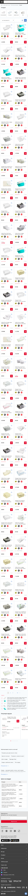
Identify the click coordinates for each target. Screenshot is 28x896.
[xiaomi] (2, 887)
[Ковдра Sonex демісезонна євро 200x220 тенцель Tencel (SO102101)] (7, 651)
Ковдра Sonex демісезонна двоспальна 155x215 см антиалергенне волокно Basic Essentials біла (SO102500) (6, 278)
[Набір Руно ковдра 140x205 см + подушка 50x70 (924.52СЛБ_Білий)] (21, 450)
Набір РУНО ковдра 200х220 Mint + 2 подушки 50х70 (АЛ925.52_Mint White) (21, 33)
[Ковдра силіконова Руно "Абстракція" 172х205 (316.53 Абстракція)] (7, 450)
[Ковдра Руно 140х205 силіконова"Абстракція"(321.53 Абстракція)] (21, 206)
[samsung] (11, 887)
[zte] (23, 887)
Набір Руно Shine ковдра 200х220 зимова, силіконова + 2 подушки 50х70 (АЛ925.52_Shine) (6, 123)
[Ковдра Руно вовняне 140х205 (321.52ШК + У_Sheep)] (21, 272)
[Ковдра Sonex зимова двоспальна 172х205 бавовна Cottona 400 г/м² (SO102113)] (7, 339)
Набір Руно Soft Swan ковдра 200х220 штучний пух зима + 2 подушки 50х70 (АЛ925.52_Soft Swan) (20, 56)
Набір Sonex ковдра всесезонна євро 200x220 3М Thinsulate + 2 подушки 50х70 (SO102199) (20, 568)
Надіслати (4, 1)
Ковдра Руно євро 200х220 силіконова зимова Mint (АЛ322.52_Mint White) (20, 256)
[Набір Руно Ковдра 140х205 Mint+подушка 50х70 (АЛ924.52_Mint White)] (7, 72)
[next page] (20, 693)
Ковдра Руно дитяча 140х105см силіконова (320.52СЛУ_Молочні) (6, 501)
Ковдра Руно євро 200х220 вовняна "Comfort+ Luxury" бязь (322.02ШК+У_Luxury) (6, 612)
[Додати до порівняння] (11, 25)
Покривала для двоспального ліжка (9, 752)
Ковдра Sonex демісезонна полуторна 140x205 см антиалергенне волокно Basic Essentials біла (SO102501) (6, 100)
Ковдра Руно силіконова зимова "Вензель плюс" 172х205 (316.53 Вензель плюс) (6, 546)
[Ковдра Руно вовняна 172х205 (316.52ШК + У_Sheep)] (21, 495)
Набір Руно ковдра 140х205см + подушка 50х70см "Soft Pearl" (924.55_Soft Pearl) (20, 657)
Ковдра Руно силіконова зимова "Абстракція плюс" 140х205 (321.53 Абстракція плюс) (21, 78)
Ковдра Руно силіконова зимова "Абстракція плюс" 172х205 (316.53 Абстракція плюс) (21, 635)
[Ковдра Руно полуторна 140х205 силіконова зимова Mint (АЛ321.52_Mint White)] (21, 183)
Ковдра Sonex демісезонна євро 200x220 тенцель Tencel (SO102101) (6, 657)
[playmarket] (14, 840)
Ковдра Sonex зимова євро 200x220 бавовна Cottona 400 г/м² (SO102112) (6, 189)
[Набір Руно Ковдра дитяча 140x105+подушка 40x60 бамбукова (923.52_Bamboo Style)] (21, 517)
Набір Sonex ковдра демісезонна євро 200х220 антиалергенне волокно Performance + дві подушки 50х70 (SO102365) (20, 234)
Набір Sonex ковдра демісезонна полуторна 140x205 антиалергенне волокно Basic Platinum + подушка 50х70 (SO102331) (20, 323)
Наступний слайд (26, 727)
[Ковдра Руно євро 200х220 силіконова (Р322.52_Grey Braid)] (7, 428)
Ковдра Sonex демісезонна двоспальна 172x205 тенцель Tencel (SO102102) (6, 679)
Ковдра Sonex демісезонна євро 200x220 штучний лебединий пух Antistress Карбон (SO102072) (20, 434)
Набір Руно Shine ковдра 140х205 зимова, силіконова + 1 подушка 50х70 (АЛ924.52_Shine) (20, 167)
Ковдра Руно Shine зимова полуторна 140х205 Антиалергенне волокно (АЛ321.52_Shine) (6, 367)
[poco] (19, 887)
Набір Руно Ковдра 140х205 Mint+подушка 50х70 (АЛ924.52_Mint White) (6, 78)
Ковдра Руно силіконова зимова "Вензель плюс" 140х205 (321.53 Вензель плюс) (20, 100)
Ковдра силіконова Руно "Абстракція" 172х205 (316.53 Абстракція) (6, 456)
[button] (22, 20)
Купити (11, 42)
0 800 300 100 (4, 867)
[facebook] (2, 831)
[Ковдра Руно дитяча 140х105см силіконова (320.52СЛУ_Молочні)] (7, 495)
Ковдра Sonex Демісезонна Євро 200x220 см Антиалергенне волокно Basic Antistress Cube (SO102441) (20, 390)
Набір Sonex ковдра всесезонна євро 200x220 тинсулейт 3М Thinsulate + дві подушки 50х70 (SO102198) (7, 412)
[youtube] (15, 831)
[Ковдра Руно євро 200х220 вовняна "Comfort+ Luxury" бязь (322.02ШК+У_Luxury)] (7, 606)
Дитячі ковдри (5, 759)
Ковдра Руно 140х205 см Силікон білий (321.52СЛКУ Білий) (20, 679)
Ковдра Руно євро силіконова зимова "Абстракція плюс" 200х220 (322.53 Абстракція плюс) (19, 412)
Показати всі (4, 765)
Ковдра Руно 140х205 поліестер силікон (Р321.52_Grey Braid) (6, 145)
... (15, 692)
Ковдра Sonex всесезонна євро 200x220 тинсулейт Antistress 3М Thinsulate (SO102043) (21, 479)
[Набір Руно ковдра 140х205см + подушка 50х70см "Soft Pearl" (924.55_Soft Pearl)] (21, 651)
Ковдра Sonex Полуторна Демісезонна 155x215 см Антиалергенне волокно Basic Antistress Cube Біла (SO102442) (7, 523)
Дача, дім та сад (7, 5)
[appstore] (5, 840)
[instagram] (6, 831)
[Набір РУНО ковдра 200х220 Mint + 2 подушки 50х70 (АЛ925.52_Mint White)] (21, 28)
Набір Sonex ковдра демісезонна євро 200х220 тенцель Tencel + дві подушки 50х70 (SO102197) (21, 345)
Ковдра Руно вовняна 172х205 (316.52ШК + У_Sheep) (20, 501)
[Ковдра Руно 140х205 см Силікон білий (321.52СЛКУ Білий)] (21, 673)
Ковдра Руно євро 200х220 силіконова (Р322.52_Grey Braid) (6, 434)
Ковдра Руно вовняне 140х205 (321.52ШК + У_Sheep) (20, 278)
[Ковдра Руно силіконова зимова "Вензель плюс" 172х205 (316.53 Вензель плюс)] (7, 540)
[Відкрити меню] (2, 2)
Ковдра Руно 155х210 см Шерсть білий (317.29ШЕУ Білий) (7, 167)
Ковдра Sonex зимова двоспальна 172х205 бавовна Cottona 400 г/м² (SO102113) (6, 345)
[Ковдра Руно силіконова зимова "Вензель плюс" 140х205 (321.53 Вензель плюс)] (21, 94)
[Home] (1, 5)
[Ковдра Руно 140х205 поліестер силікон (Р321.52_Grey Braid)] (7, 139)
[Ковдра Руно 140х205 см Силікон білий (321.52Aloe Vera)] (21, 606)
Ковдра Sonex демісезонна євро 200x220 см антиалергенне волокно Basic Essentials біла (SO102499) (6, 212)
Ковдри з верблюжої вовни (7, 762)
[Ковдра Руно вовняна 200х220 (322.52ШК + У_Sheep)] (7, 562)
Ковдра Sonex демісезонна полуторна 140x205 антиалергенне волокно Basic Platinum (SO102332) (20, 301)
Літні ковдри (17, 762)
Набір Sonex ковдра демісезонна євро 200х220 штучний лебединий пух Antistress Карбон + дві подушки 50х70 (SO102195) (6, 56)
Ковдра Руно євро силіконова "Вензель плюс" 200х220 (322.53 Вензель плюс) (6, 635)
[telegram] (10, 831)
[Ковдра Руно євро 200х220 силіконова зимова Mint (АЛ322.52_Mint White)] (21, 250)
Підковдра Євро (12, 759)
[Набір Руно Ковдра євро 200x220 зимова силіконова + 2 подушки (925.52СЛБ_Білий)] (7, 317)
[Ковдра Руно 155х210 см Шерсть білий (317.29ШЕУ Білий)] (7, 161)
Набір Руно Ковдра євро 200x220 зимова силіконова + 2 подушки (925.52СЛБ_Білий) (6, 323)
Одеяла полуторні (6, 756)
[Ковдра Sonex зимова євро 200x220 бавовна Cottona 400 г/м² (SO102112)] (7, 183)
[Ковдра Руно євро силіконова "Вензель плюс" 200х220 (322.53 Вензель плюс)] (7, 629)
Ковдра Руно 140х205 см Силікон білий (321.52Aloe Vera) (21, 612)
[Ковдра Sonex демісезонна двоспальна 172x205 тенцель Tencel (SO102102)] (7, 673)
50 (17, 692)
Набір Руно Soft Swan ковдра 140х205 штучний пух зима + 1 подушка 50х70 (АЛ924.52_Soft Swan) (20, 367)
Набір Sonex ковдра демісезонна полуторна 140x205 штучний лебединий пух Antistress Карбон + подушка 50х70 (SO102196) (20, 546)
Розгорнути (4, 774)
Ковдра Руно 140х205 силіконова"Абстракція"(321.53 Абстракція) (20, 212)
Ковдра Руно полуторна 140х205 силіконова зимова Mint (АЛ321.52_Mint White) (20, 189)
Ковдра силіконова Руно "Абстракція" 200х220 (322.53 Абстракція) (6, 301)
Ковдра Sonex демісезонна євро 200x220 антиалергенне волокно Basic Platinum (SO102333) (6, 256)
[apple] (5, 887)
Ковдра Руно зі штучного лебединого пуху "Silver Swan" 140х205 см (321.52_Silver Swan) (6, 390)
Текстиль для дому (14, 5)
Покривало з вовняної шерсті (17, 756)
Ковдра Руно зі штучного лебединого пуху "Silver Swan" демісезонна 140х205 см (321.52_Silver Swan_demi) (7, 590)
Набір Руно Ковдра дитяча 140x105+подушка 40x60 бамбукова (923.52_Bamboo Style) (20, 523)
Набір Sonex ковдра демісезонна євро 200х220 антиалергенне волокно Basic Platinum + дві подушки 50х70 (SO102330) (20, 145)
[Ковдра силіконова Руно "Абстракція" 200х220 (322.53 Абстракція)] (7, 295)
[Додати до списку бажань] (11, 28)
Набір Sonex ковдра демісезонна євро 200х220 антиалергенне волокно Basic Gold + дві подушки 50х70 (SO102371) (6, 479)
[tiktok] (19, 831)
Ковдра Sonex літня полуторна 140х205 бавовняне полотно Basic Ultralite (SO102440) (20, 590)
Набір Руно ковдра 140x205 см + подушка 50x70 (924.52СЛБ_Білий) (21, 456)
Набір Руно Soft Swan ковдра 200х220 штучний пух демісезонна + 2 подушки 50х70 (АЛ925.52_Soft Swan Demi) (6, 234)
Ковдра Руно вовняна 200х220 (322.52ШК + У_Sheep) (6, 568)
